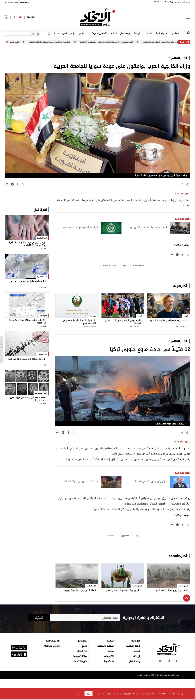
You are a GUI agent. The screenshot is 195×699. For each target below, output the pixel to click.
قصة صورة (108, 661)
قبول (88, 693)
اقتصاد (148, 33)
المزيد (64, 33)
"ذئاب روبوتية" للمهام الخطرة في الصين (123, 590)
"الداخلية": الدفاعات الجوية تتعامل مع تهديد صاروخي (79, 322)
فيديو (81, 33)
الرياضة (137, 33)
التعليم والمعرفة (99, 33)
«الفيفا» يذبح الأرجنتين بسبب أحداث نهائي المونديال (123, 322)
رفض (79, 693)
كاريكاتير (82, 640)
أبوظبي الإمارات (165, 1)
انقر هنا (127, 694)
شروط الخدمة (80, 661)
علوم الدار (176, 33)
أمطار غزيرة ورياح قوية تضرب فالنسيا (171, 590)
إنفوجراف (108, 656)
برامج (73, 33)
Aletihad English (52, 645)
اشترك (39, 618)
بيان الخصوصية (80, 656)
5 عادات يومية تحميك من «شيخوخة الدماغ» (168, 320)
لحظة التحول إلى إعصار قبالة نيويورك (80, 590)
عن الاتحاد (82, 651)
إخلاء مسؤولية (53, 640)
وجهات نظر (125, 33)
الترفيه (113, 33)
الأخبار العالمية (162, 33)
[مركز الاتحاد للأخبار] (97, 17)
